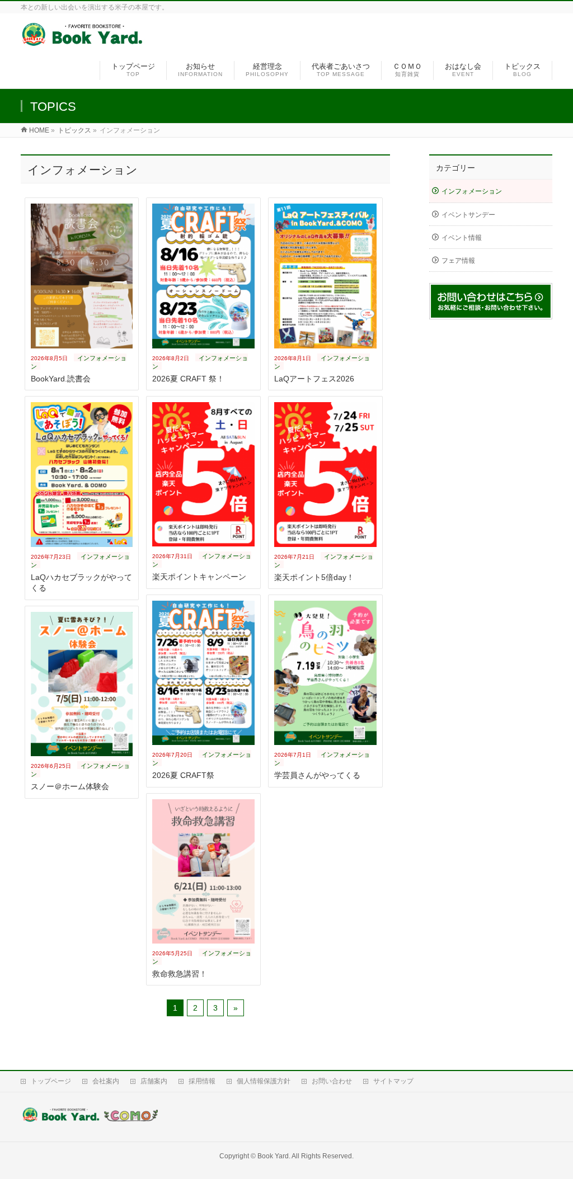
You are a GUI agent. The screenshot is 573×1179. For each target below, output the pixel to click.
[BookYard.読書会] (82, 276)
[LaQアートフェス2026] (325, 276)
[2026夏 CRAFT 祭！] (203, 276)
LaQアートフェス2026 (314, 378)
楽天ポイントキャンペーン (199, 576)
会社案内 (105, 1081)
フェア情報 (458, 261)
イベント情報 (462, 238)
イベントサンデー (468, 215)
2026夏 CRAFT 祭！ (188, 378)
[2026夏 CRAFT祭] (203, 673)
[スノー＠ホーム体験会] (82, 684)
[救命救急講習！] (203, 871)
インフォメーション (472, 191)
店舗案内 (153, 1081)
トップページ (51, 1081)
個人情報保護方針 (263, 1081)
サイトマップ (393, 1081)
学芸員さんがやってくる (317, 775)
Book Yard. (273, 1156)
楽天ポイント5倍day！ (314, 577)
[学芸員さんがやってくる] (325, 673)
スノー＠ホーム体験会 (70, 786)
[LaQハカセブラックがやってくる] (82, 474)
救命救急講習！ (179, 973)
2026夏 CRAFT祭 (183, 775)
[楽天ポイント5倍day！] (325, 474)
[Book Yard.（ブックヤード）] (83, 41)
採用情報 (202, 1081)
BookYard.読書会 (61, 378)
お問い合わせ (332, 1081)
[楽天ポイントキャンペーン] (203, 474)
